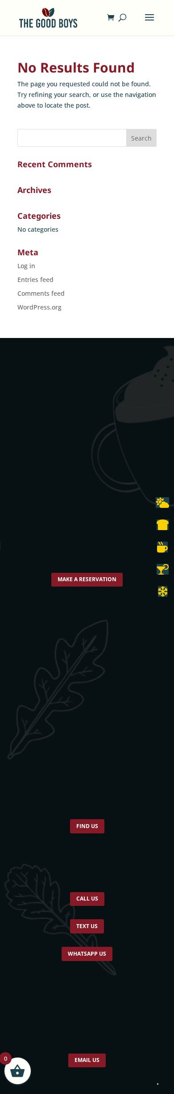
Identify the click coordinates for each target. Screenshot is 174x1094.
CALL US (87, 906)
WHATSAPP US (87, 967)
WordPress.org (39, 307)
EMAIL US (87, 1077)
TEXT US (87, 937)
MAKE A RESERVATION (87, 580)
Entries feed (35, 279)
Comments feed (41, 293)
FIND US (87, 830)
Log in (26, 265)
